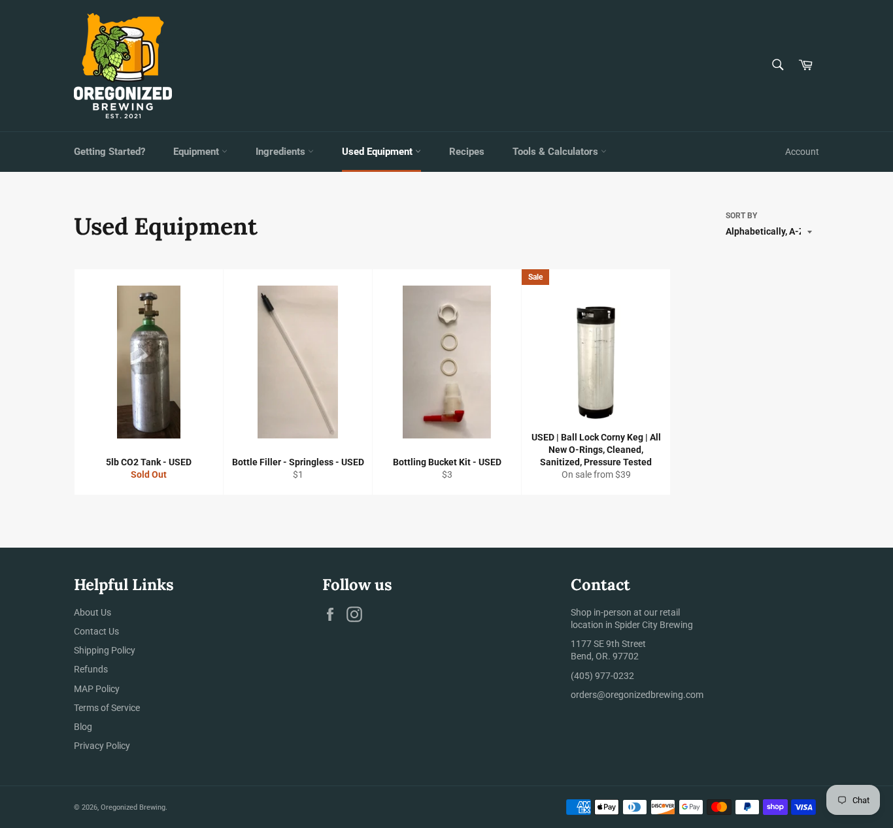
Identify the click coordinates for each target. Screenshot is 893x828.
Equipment (197, 151)
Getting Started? (109, 151)
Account (802, 151)
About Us (92, 612)
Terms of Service (107, 708)
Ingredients (282, 151)
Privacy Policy (102, 745)
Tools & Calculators (557, 151)
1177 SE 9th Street (608, 643)
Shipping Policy (104, 650)
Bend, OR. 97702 (605, 656)
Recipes (466, 151)
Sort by (741, 215)
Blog (83, 726)
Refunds (91, 669)
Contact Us (96, 631)
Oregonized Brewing (133, 807)
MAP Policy (97, 689)
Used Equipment (378, 151)
